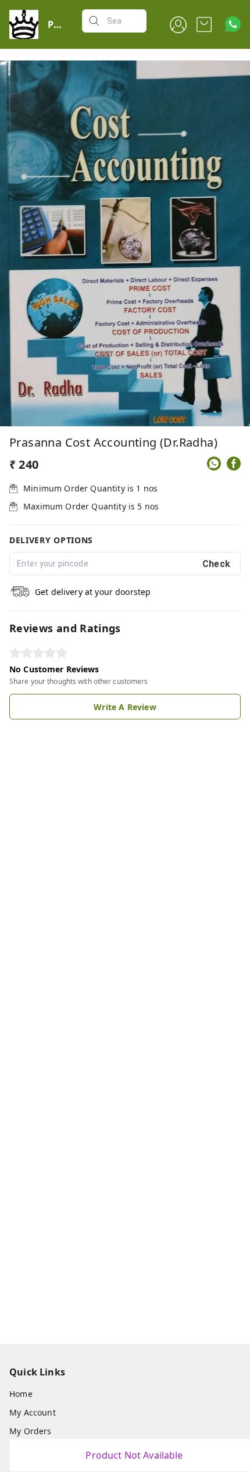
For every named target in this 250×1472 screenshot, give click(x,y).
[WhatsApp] (214, 464)
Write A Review (125, 706)
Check (216, 563)
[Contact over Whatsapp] (233, 24)
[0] (204, 24)
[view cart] (204, 24)
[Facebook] (234, 464)
